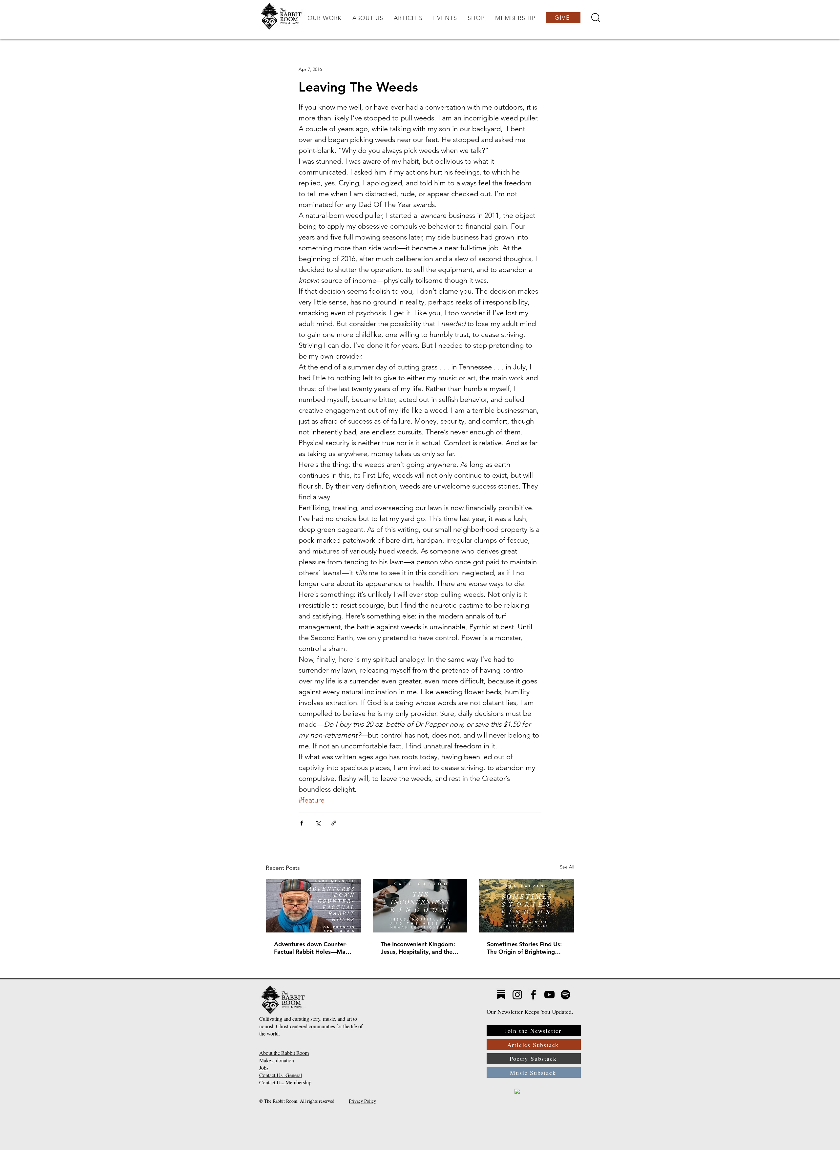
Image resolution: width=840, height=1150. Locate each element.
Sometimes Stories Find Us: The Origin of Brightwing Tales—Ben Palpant (524, 947)
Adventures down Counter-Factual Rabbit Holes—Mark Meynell (312, 947)
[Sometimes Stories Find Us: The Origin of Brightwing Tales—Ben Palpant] (526, 905)
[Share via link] (334, 823)
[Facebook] (533, 994)
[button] (325, 18)
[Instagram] (517, 994)
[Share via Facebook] (302, 823)
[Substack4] (501, 994)
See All (567, 867)
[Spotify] (565, 994)
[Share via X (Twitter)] (318, 823)
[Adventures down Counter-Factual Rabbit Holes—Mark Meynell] (313, 905)
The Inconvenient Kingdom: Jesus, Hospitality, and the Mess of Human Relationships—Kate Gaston (419, 947)
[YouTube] (549, 994)
